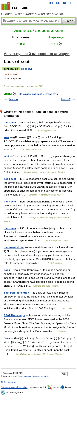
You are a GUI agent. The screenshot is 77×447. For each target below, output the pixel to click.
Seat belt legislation (16, 292)
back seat (10, 122)
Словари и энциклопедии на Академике (32, 14)
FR (71, 3)
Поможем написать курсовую (38, 93)
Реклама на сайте (40, 376)
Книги (21, 43)
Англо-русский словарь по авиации (38, 30)
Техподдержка (24, 376)
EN (51, 3)
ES (65, 3)
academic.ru (14, 6)
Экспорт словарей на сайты (14, 387)
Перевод (26, 68)
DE (58, 3)
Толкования (21, 37)
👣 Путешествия (9, 382)
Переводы (56, 37)
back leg (14, 99)
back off (65, 99)
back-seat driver (14, 247)
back (7, 269)
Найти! (69, 20)
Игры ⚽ (56, 43)
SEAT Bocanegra (14, 315)
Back (7, 338)
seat (6, 137)
